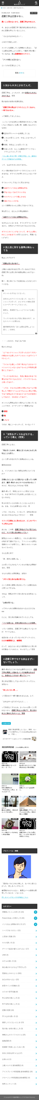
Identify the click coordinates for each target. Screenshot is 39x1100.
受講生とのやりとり (11, 973)
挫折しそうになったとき (13, 1022)
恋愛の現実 (7, 723)
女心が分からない (10, 979)
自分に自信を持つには (12, 1053)
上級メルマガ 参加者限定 (12, 1065)
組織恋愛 (6, 1041)
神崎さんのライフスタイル (13, 1035)
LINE (5, 955)
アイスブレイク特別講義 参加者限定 (17, 1071)
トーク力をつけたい (11, 930)
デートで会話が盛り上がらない (15, 949)
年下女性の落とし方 (11, 1004)
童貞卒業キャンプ (18, 1097)
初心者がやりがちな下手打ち (14, 967)
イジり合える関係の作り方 (13, 924)
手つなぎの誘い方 (10, 1016)
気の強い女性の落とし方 (12, 1028)
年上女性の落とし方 (11, 998)
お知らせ (6, 1059)
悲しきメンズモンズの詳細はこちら (15, 897)
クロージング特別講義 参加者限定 (16, 1078)
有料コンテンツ (9, 1084)
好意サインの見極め (11, 986)
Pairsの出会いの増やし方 (13, 918)
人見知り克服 (8, 936)
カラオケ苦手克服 (10, 992)
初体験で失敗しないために (13, 1047)
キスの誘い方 (8, 943)
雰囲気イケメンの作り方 (13, 912)
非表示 (21, 73)
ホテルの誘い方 (9, 961)
